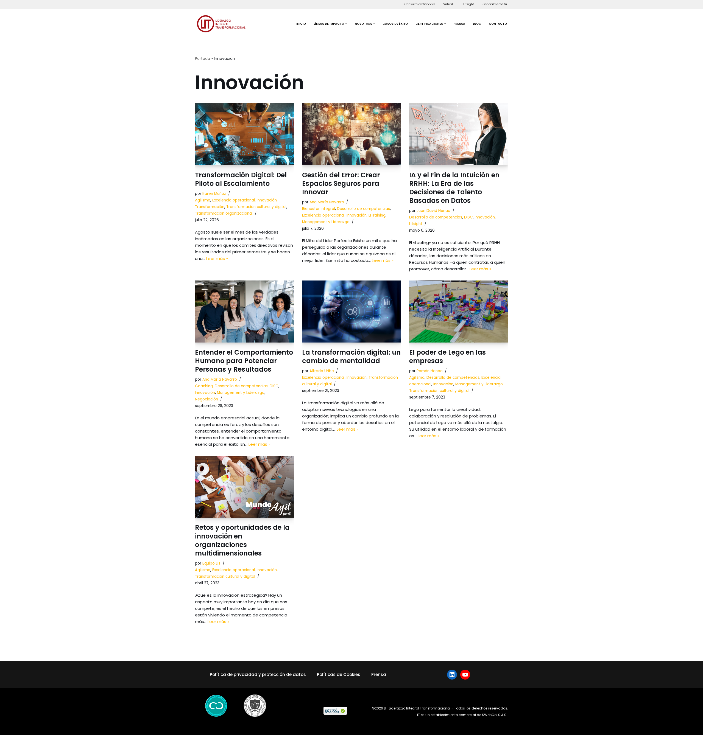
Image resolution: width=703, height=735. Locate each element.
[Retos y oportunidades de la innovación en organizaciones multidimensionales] (244, 487)
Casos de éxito (395, 24)
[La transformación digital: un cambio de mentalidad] (351, 311)
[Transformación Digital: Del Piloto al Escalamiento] (244, 134)
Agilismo (202, 200)
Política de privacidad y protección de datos (258, 674)
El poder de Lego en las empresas (447, 356)
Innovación (267, 200)
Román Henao (430, 371)
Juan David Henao (433, 210)
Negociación (206, 399)
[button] (346, 23)
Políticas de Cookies (338, 674)
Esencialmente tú (494, 4)
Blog (477, 24)
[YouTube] (465, 675)
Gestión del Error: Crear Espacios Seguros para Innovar (341, 183)
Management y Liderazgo (326, 222)
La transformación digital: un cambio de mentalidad (351, 356)
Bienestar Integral (318, 208)
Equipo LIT (211, 563)
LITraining (377, 215)
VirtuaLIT (449, 4)
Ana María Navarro (326, 202)
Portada (202, 58)
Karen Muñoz (214, 193)
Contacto (498, 24)
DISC (468, 217)
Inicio (301, 24)
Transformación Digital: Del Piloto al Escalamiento (241, 179)
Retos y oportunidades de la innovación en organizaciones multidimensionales (242, 540)
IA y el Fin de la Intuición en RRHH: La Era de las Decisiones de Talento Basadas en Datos (454, 187)
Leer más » (217, 258)
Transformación (209, 206)
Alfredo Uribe (321, 371)
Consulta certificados (420, 4)
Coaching (204, 386)
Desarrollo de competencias (363, 208)
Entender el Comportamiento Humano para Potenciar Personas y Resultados (244, 361)
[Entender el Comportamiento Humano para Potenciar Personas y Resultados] (244, 311)
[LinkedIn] (452, 675)
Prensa (459, 24)
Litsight (468, 4)
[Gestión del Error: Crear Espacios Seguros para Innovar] (351, 134)
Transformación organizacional (224, 213)
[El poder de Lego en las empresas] (458, 311)
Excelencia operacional (233, 200)
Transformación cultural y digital (256, 206)
